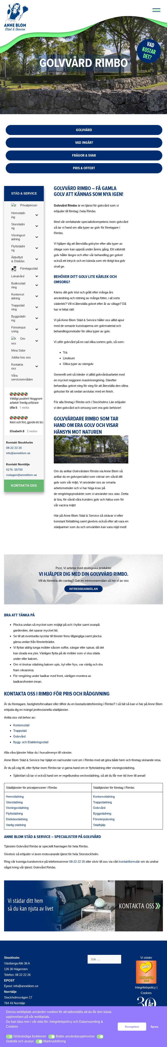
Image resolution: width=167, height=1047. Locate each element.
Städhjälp (99, 825)
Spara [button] (154, 1026)
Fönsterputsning (103, 819)
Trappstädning (102, 802)
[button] (9, 1037)
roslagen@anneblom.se (21, 475)
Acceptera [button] (132, 1026)
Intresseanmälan (83, 588)
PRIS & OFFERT (84, 168)
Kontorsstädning (104, 796)
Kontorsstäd (21, 725)
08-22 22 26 (14, 447)
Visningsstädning (17, 807)
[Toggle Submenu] (37, 214)
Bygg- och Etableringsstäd (30, 742)
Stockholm (11, 957)
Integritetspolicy (60, 1021)
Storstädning (14, 802)
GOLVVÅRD (84, 130)
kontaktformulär (129, 861)
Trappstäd (19, 730)
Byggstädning (102, 813)
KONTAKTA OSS (24, 485)
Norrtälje (10, 991)
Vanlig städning (16, 825)
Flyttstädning (14, 813)
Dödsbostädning (16, 819)
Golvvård (19, 736)
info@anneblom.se (18, 453)
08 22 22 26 (23, 974)
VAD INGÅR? (84, 142)
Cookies (146, 993)
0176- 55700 (14, 469)
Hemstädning (15, 796)
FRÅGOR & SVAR (84, 155)
